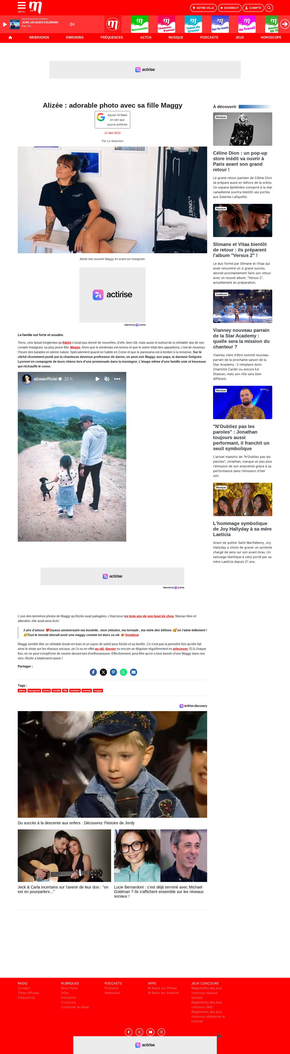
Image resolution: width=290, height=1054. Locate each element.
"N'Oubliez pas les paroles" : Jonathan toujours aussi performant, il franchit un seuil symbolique (241, 437)
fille (65, 690)
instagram (34, 690)
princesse (180, 648)
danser (110, 648)
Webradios (39, 37)
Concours (68, 1002)
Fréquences (112, 37)
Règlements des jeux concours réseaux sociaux (206, 992)
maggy (98, 690)
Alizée (66, 342)
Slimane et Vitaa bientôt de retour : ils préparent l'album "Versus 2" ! (240, 250)
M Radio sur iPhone (162, 988)
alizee (22, 690)
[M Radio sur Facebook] (128, 1032)
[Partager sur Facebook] (92, 674)
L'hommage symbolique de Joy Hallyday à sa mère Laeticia (242, 529)
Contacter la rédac (75, 1007)
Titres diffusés (28, 993)
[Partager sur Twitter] (102, 674)
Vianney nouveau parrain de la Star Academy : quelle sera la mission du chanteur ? (241, 338)
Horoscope (271, 37)
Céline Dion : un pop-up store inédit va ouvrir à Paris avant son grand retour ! (240, 161)
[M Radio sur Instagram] (161, 1032)
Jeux (239, 37)
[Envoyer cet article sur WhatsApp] (122, 674)
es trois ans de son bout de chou (149, 616)
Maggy (75, 347)
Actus (146, 37)
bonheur (75, 690)
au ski (99, 648)
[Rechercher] (269, 8)
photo (46, 690)
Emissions (75, 37)
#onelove (132, 635)
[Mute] (72, 24)
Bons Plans (69, 988)
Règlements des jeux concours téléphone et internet (208, 1016)
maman (86, 690)
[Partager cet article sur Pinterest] (112, 674)
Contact (24, 988)
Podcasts (209, 37)
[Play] (5, 24)
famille (56, 690)
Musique (175, 37)
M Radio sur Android (163, 993)
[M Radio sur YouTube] (150, 1032)
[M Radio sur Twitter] (139, 1032)
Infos (64, 993)
